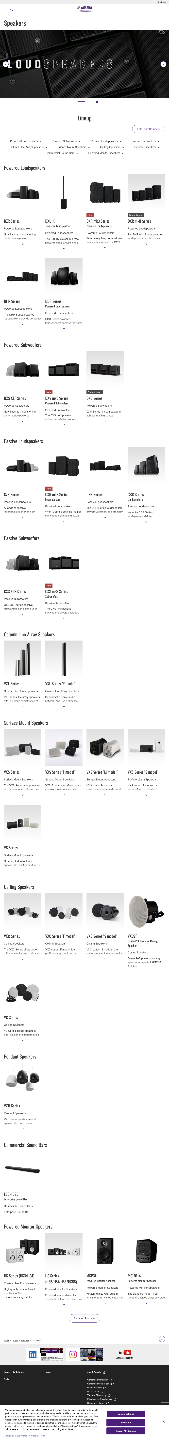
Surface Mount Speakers (71, 147)
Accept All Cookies (126, 1430)
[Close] (163, 1421)
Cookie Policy (38, 1435)
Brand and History (95, 1402)
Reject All (126, 1422)
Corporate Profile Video (98, 1383)
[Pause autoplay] (97, 101)
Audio (15, 1340)
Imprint (10, 1435)
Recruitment (93, 1391)
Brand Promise (94, 1387)
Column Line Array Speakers (27, 147)
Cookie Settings (126, 1413)
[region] (84, 1422)
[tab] (76, 101)
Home (6, 1340)
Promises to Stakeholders (99, 1399)
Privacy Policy (22, 1435)
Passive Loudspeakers (104, 141)
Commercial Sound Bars (60, 153)
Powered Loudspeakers (24, 141)
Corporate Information (97, 1379)
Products (25, 1340)
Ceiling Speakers (110, 147)
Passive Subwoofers (144, 141)
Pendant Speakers (145, 147)
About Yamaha (94, 1372)
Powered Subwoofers (64, 141)
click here (11, 1429)
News (48, 1372)
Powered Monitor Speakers (104, 153)
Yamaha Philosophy (96, 1395)
